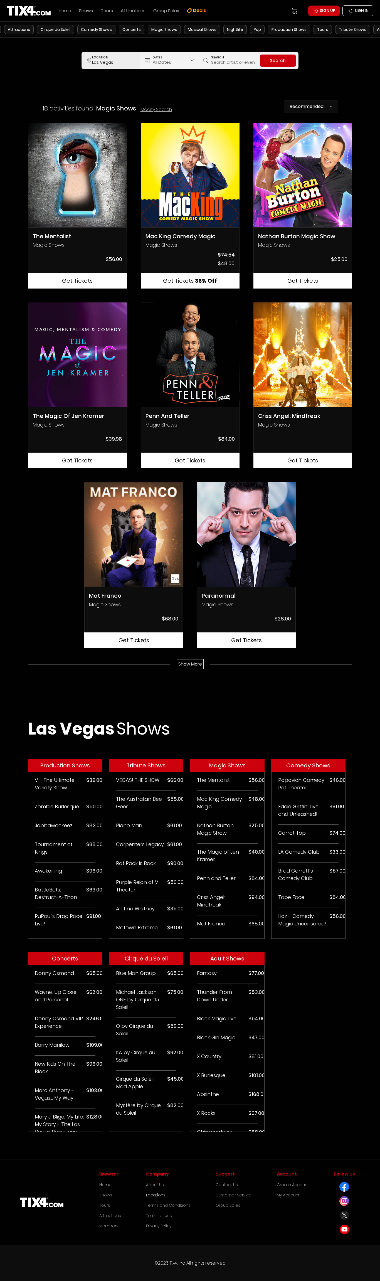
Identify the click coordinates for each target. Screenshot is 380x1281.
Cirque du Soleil (55, 29)
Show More (190, 664)
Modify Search (156, 109)
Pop (257, 29)
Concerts (131, 29)
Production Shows (289, 29)
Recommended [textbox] (307, 106)
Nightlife (235, 29)
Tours (322, 29)
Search (278, 60)
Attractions (19, 29)
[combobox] (310, 106)
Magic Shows (164, 29)
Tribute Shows (352, 29)
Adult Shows (227, 958)
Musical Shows (202, 29)
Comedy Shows (96, 29)
